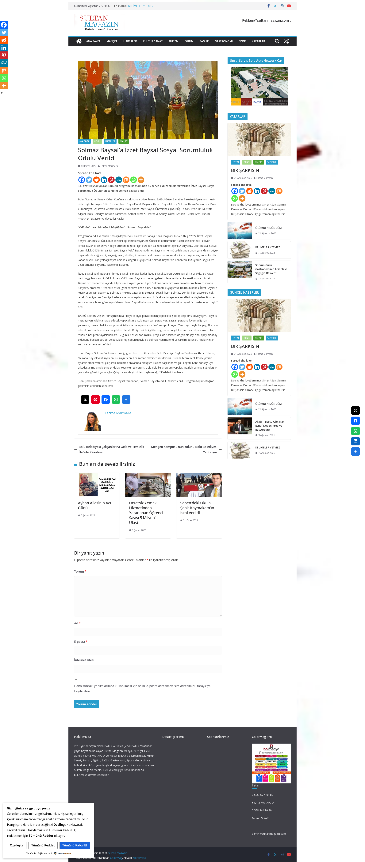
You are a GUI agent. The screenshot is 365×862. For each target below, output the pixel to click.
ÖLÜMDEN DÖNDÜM (268, 228)
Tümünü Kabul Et (74, 845)
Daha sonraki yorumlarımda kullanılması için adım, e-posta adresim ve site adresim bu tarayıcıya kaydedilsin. (142, 688)
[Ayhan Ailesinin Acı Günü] (97, 476)
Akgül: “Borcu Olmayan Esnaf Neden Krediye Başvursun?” (270, 425)
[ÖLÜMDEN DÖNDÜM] (240, 230)
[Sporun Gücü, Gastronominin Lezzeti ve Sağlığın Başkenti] (240, 272)
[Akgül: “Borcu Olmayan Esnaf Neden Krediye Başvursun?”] (240, 428)
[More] (141, 179)
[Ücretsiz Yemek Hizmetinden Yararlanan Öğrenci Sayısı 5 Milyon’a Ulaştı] (148, 476)
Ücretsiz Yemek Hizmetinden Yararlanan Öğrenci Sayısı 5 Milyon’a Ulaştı (146, 512)
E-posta (80, 642)
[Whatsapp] (133, 179)
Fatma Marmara (109, 166)
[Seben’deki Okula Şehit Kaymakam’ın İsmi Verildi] (199, 476)
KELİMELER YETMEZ (141, 6)
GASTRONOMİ (224, 41)
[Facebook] (81, 179)
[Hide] (1, 93)
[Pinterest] (111, 179)
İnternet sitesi (84, 660)
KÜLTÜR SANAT (153, 41)
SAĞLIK (204, 41)
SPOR (242, 41)
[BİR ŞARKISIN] (259, 139)
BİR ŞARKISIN (245, 170)
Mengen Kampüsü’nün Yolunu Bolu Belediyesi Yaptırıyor (184, 449)
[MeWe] (118, 179)
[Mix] (126, 179)
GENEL (97, 141)
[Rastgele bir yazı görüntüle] (286, 41)
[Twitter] (89, 179)
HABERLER (130, 41)
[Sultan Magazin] (78, 41)
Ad (77, 623)
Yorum (80, 571)
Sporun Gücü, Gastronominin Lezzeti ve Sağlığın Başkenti (271, 269)
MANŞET (111, 41)
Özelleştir (17, 845)
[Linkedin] (104, 179)
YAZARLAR (258, 41)
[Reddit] (96, 179)
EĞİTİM (189, 41)
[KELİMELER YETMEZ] (240, 249)
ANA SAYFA (93, 41)
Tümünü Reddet (43, 845)
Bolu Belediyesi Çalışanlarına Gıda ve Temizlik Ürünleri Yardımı (111, 449)
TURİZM (174, 41)
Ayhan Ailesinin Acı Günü (94, 505)
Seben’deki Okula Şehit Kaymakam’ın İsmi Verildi (197, 507)
